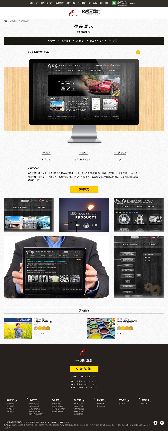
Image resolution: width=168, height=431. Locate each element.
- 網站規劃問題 (78, 403)
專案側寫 (60, 3)
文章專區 (93, 3)
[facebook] (155, 423)
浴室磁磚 (56, 425)
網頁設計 (92, 11)
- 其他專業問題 (78, 414)
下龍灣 (96, 425)
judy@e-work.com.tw (87, 387)
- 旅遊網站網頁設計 (35, 406)
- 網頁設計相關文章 (57, 406)
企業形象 (13, 21)
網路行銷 (71, 3)
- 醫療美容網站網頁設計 (36, 414)
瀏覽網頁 (84, 189)
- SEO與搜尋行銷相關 (58, 409)
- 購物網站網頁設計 (35, 411)
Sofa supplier (110, 425)
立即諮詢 (84, 368)
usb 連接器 (21, 425)
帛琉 (81, 425)
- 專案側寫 (121, 403)
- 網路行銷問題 (78, 411)
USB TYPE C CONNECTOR (35, 425)
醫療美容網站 (96, 40)
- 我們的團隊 (10, 406)
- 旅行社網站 (100, 403)
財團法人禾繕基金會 (43, 321)
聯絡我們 (104, 3)
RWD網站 (113, 40)
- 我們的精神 (10, 403)
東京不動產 (68, 425)
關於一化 (34, 3)
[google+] (162, 423)
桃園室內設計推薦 (140, 425)
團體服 (102, 425)
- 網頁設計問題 (78, 406)
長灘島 (86, 425)
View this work (38, 334)
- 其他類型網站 (100, 406)
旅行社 (76, 425)
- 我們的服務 (10, 409)
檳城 (91, 425)
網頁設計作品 (47, 3)
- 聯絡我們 (144, 403)
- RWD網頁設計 (34, 403)
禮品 (123, 425)
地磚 (61, 425)
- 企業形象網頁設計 (35, 409)
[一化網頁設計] (73, 16)
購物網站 (80, 40)
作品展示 (33, 400)
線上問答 (82, 3)
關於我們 (10, 400)
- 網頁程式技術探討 (57, 411)
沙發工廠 (13, 425)
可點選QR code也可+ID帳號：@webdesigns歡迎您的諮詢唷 (126, 3)
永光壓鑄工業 (24, 21)
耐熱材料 (129, 425)
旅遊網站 (52, 40)
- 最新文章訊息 (56, 403)
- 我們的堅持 (10, 411)
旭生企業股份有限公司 (127, 321)
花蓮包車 (48, 425)
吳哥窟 (118, 425)
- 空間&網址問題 (78, 409)
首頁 (6, 21)
